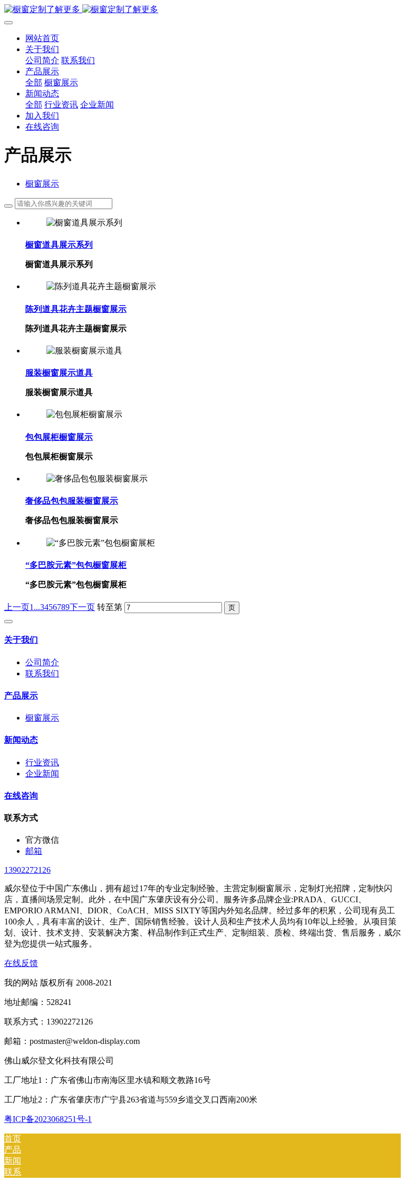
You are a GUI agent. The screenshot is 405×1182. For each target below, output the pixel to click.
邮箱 (33, 850)
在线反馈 (21, 963)
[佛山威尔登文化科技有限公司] (202, 9)
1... (35, 607)
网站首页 (42, 38)
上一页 (17, 607)
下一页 (82, 607)
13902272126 (27, 869)
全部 (33, 82)
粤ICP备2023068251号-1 (48, 1119)
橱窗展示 (42, 183)
